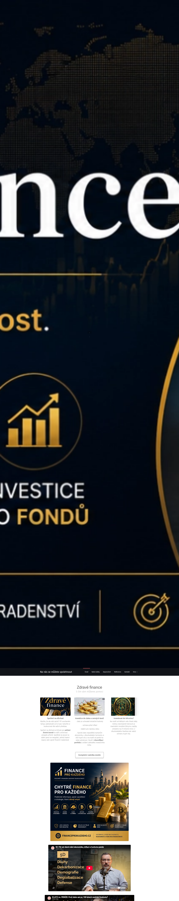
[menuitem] (86, 672)
